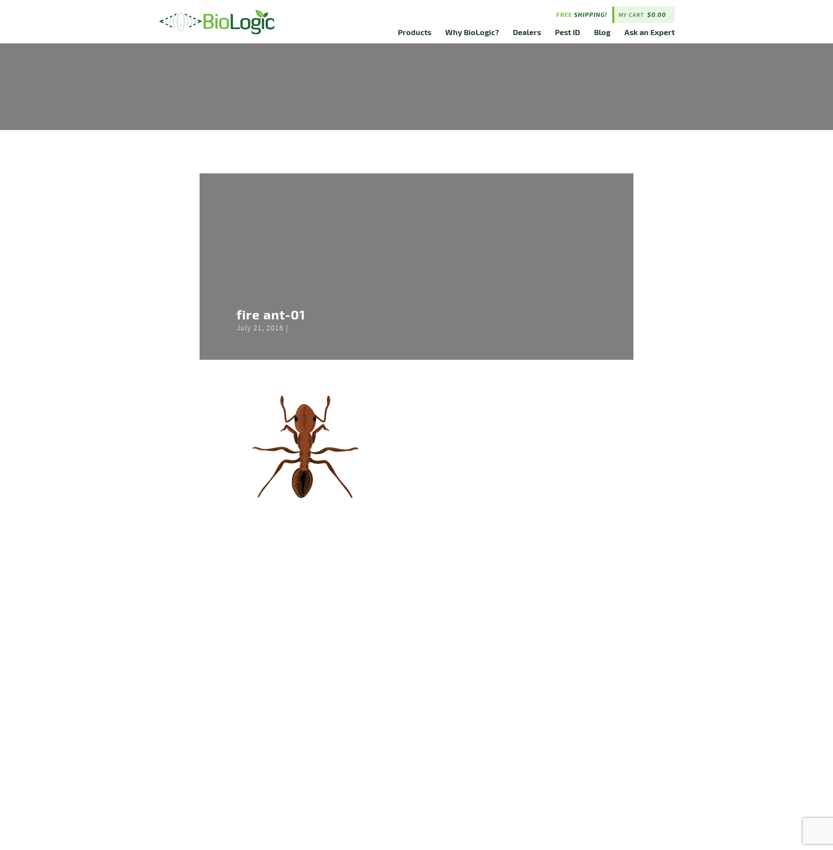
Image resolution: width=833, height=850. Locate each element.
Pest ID (567, 31)
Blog (602, 31)
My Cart (642, 15)
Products (414, 31)
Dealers (527, 31)
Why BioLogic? (472, 31)
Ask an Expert (649, 31)
